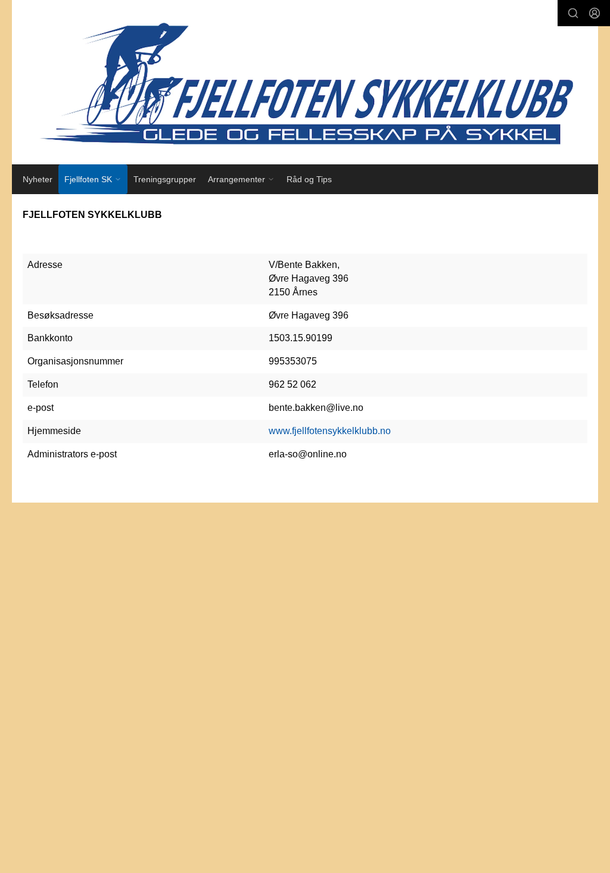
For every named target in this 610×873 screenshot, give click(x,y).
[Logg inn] (594, 13)
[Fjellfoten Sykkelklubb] (305, 82)
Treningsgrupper (164, 179)
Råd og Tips (309, 179)
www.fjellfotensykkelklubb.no (330, 431)
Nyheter (37, 179)
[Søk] (573, 13)
